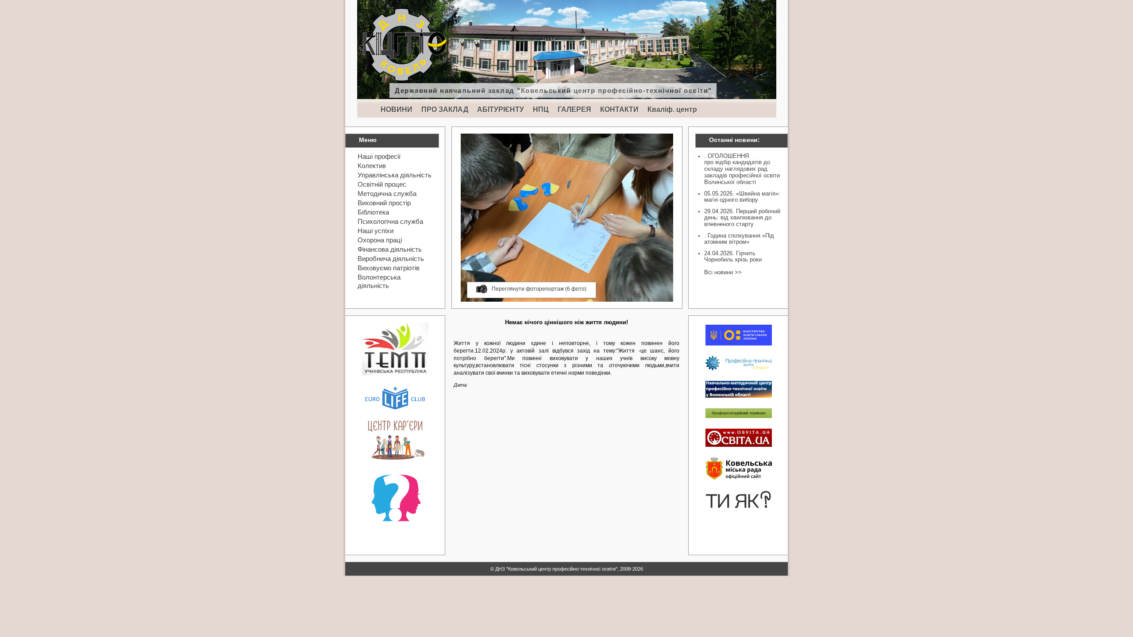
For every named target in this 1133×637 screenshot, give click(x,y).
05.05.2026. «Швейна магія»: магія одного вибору (742, 196)
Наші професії (379, 156)
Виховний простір (384, 203)
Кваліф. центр (672, 109)
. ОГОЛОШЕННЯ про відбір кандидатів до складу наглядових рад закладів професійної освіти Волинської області (742, 169)
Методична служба (387, 193)
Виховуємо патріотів (389, 268)
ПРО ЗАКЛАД (444, 109)
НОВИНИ (396, 109)
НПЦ (541, 109)
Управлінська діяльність (395, 175)
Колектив (372, 165)
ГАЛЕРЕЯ (574, 109)
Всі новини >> (723, 272)
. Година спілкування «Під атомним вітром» (739, 238)
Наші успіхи (375, 230)
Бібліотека (373, 212)
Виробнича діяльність (391, 258)
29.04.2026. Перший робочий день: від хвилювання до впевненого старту (742, 217)
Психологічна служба (390, 221)
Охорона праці (380, 240)
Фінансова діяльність (390, 249)
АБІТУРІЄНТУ (500, 109)
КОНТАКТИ (619, 109)
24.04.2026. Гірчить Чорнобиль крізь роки (733, 256)
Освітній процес (382, 184)
